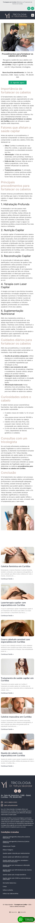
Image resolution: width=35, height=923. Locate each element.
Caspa (5, 886)
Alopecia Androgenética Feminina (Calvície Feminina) (16, 842)
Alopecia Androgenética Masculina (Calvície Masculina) (16, 837)
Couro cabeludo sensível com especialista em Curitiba (15, 640)
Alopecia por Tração (9, 846)
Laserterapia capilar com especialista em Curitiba (13, 603)
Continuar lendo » (7, 579)
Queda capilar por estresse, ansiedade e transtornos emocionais (15, 860)
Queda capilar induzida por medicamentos (16, 853)
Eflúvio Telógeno (8, 850)
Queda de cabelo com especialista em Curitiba (13, 754)
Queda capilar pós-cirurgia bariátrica (14, 874)
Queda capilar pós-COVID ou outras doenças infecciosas (17, 878)
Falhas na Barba (8, 890)
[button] (32, 15)
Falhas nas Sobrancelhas (10, 893)
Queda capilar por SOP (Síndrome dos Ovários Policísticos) (17, 870)
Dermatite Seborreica (9, 883)
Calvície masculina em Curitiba (16, 716)
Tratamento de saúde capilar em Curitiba (17, 679)
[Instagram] (28, 8)
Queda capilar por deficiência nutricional (15, 857)
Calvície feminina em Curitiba (15, 566)
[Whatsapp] (32, 8)
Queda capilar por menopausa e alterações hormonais (16, 865)
